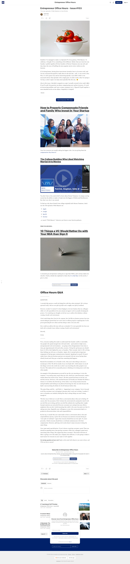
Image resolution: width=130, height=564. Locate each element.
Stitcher (45, 217)
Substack (58, 561)
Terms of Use (71, 536)
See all (43, 534)
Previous (45, 473)
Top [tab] (42, 500)
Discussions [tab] (50, 500)
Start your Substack (61, 557)
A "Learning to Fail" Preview (48, 504)
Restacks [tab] (49, 483)
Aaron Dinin (46, 13)
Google (45, 212)
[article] (65, 507)
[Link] (38, 109)
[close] (78, 513)
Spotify (45, 214)
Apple (44, 209)
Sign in (126, 2)
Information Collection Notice (65, 538)
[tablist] (46, 483)
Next (85, 473)
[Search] (110, 2)
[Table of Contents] (1, 282)
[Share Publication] (113, 2)
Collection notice (79, 554)
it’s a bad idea (74, 276)
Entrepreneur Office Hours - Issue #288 (49, 506)
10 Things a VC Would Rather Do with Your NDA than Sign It (64, 232)
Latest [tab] (45, 500)
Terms (73, 554)
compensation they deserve (48, 152)
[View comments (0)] (46, 18)
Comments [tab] (43, 483)
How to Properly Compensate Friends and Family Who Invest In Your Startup (64, 109)
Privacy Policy (75, 538)
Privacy (69, 554)
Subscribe (118, 2)
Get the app (71, 557)
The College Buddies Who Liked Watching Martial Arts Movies (62, 160)
